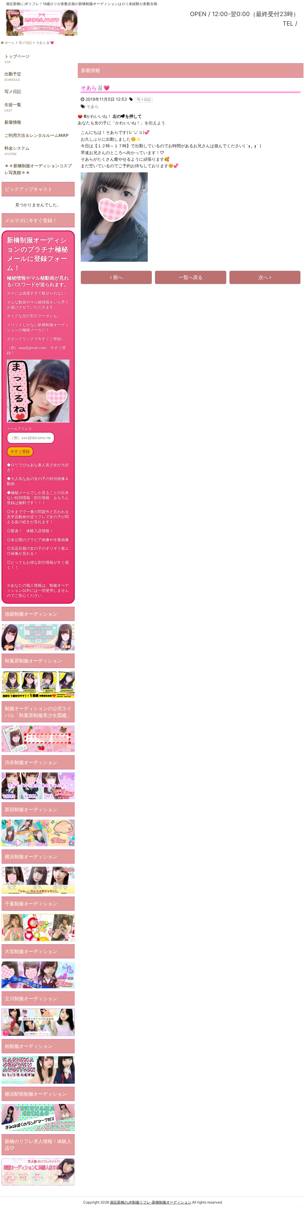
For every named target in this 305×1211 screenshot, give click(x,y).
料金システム (16, 148)
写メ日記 (12, 91)
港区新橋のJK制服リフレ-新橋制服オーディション (150, 1202)
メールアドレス (19, 428)
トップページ (16, 56)
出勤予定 (12, 73)
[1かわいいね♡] (80, 116)
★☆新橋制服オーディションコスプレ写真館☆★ (38, 169)
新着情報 (12, 122)
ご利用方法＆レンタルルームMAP (36, 135)
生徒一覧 (12, 104)
